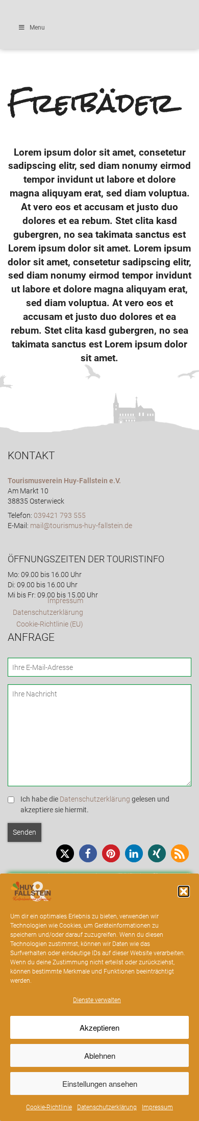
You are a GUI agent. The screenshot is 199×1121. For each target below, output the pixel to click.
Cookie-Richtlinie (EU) (49, 624)
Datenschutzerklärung (107, 1107)
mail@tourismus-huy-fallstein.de (81, 525)
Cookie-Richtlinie (49, 1107)
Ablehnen (99, 1055)
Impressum (157, 1107)
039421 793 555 (60, 515)
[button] (184, 891)
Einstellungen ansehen (99, 1083)
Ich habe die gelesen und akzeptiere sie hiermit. (94, 804)
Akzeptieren (99, 1027)
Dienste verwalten (97, 1000)
